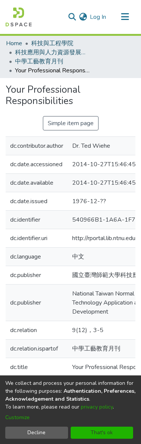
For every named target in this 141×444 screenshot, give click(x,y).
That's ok (102, 432)
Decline (36, 432)
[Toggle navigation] (124, 17)
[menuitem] (83, 16)
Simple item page (71, 123)
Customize (17, 417)
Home (14, 43)
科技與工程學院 (52, 43)
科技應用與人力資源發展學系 (52, 52)
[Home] (19, 17)
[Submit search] (72, 16)
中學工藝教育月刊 (39, 61)
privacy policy (97, 406)
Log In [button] (98, 17)
